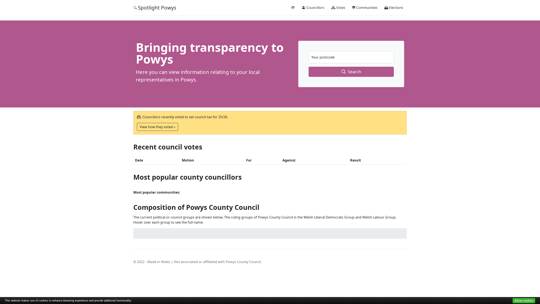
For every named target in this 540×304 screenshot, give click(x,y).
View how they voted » (157, 127)
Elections (395, 7)
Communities (366, 7)
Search (353, 72)
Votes (340, 7)
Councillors (315, 7)
